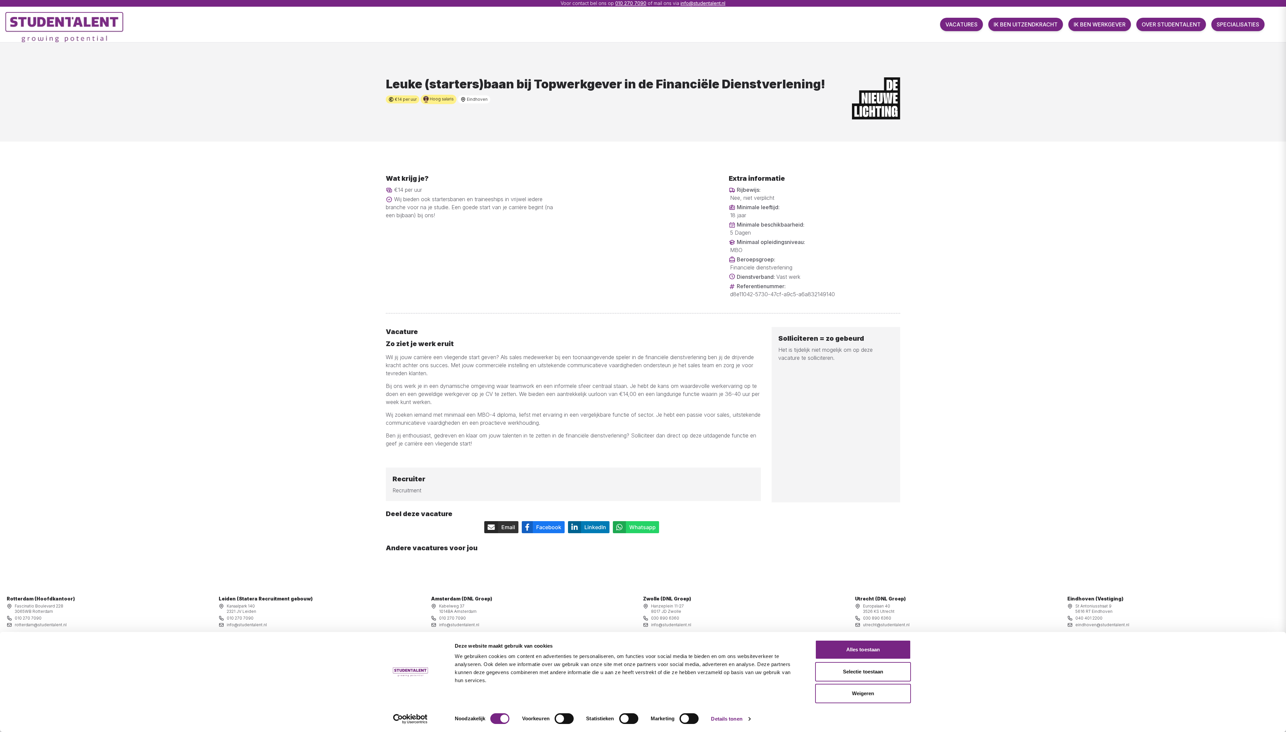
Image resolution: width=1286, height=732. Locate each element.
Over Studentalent (1171, 24)
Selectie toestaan (863, 671)
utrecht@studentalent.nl (886, 624)
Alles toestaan (863, 649)
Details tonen (726, 719)
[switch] (564, 718)
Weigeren (863, 693)
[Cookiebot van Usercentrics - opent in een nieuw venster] (410, 719)
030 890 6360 (665, 618)
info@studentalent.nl (703, 3)
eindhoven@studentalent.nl (1102, 624)
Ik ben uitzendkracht (1026, 24)
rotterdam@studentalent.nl (41, 624)
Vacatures (961, 24)
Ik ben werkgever (1100, 24)
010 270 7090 (630, 3)
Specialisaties (1238, 24)
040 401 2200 (1088, 618)
